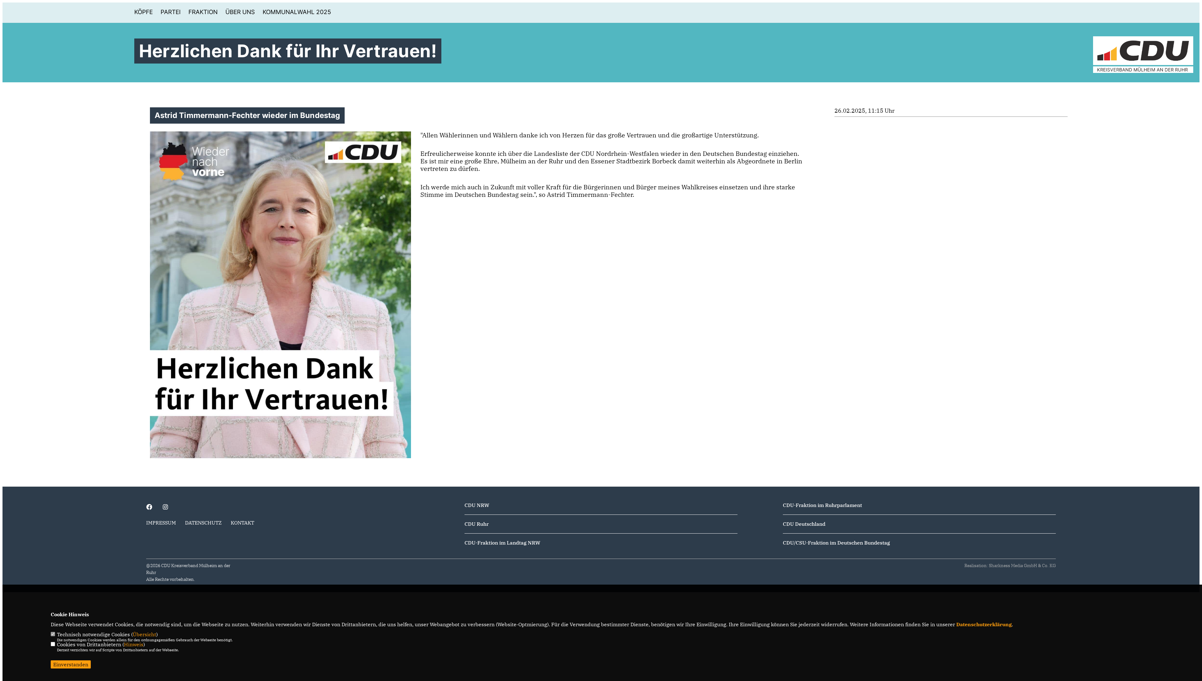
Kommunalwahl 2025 (297, 12)
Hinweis (133, 644)
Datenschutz (203, 523)
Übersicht (144, 634)
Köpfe (143, 12)
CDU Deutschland (804, 524)
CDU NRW (477, 505)
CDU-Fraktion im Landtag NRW (502, 543)
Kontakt (242, 523)
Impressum (161, 523)
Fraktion (203, 12)
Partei (171, 12)
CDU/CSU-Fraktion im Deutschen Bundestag (836, 543)
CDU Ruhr (477, 524)
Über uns (240, 12)
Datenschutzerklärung (984, 624)
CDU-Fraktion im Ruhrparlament (822, 505)
